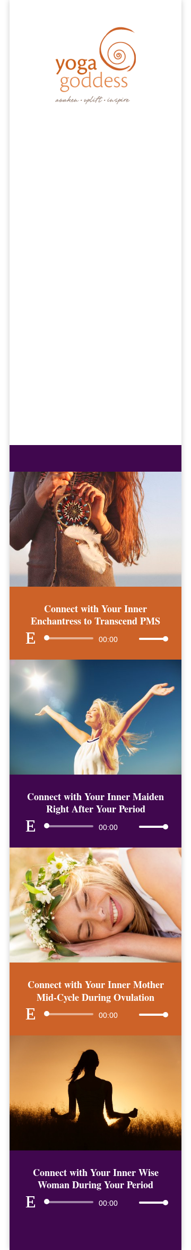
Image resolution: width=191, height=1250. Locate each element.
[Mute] (130, 639)
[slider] (151, 639)
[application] (95, 638)
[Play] (30, 637)
